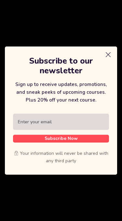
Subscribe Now (61, 138)
